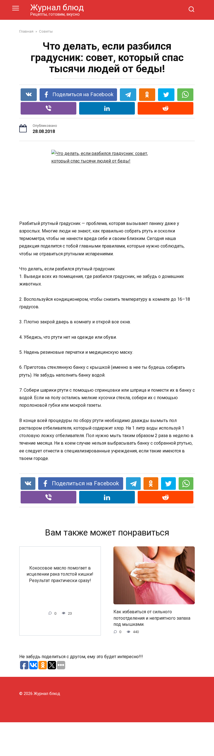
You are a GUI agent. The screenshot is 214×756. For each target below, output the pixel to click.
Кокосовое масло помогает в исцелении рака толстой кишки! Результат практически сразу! (59, 574)
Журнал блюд (57, 7)
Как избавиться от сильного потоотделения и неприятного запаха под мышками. (151, 618)
